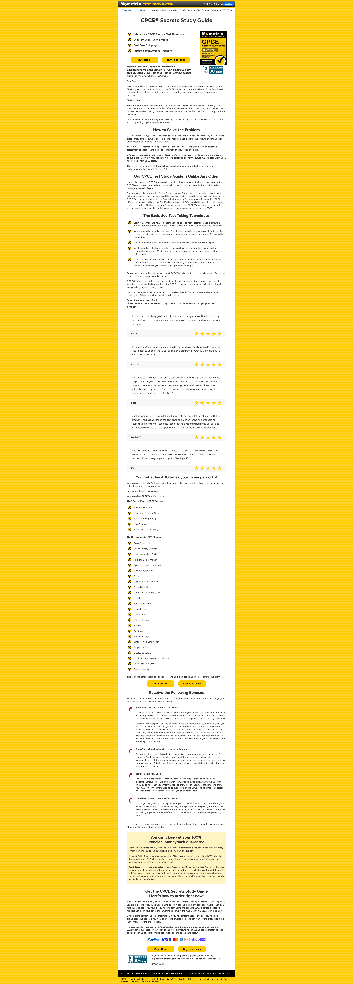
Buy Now (228, 4)
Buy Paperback (176, 59)
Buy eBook (144, 59)
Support (127, 10)
